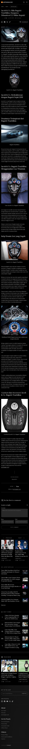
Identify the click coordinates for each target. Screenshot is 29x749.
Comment (3, 508)
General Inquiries (5, 721)
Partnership (4, 723)
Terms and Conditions (6, 736)
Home (2, 6)
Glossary (3, 712)
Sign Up (24, 693)
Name (2, 519)
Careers (3, 739)
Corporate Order (5, 725)
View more (3, 605)
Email (16, 519)
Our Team (3, 710)
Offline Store (4, 728)
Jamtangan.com (5, 467)
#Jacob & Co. (14, 479)
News (7, 6)
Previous (9, 538)
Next (20, 538)
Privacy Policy (4, 734)
